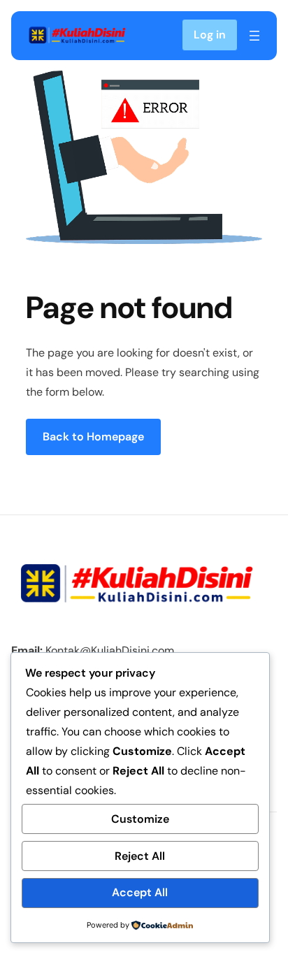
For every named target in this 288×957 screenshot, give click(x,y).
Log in (210, 34)
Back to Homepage (93, 436)
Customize (140, 819)
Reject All (140, 856)
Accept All (140, 892)
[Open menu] (254, 35)
